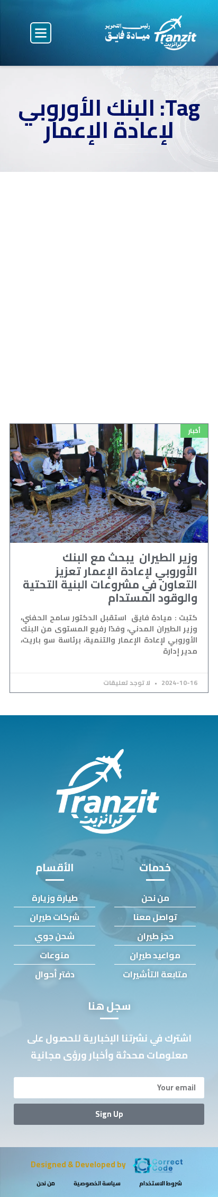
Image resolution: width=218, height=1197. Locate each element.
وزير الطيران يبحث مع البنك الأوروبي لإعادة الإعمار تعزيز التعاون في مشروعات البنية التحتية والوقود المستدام (110, 577)
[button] (40, 33)
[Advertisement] (109, 286)
